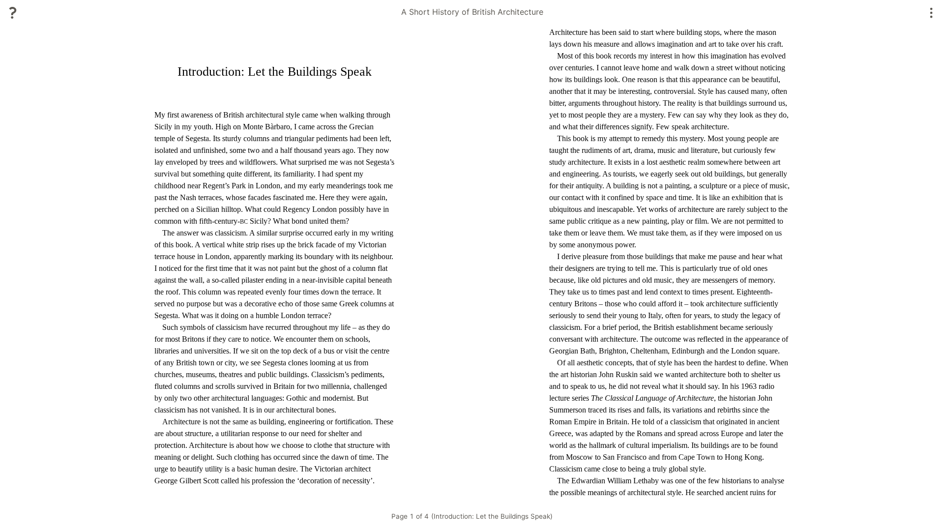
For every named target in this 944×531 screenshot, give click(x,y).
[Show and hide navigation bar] (931, 13)
